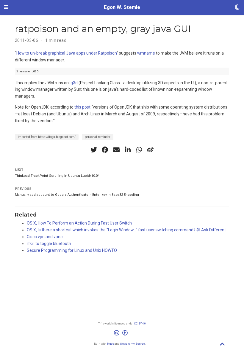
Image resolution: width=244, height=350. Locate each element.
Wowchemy (127, 343)
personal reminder (97, 137)
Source (140, 343)
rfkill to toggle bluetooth (49, 243)
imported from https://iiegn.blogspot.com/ (47, 137)
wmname (146, 53)
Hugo (110, 343)
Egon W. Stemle (122, 7)
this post (82, 107)
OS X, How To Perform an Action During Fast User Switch (79, 223)
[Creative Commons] (122, 333)
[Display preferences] (237, 7)
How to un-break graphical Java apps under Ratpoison (66, 53)
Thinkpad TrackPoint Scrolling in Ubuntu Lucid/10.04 (57, 176)
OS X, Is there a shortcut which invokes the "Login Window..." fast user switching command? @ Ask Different (126, 230)
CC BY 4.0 (140, 323)
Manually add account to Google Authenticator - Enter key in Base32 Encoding (77, 195)
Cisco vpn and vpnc (44, 236)
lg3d (74, 82)
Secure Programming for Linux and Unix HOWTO (72, 250)
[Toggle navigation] (6, 7)
